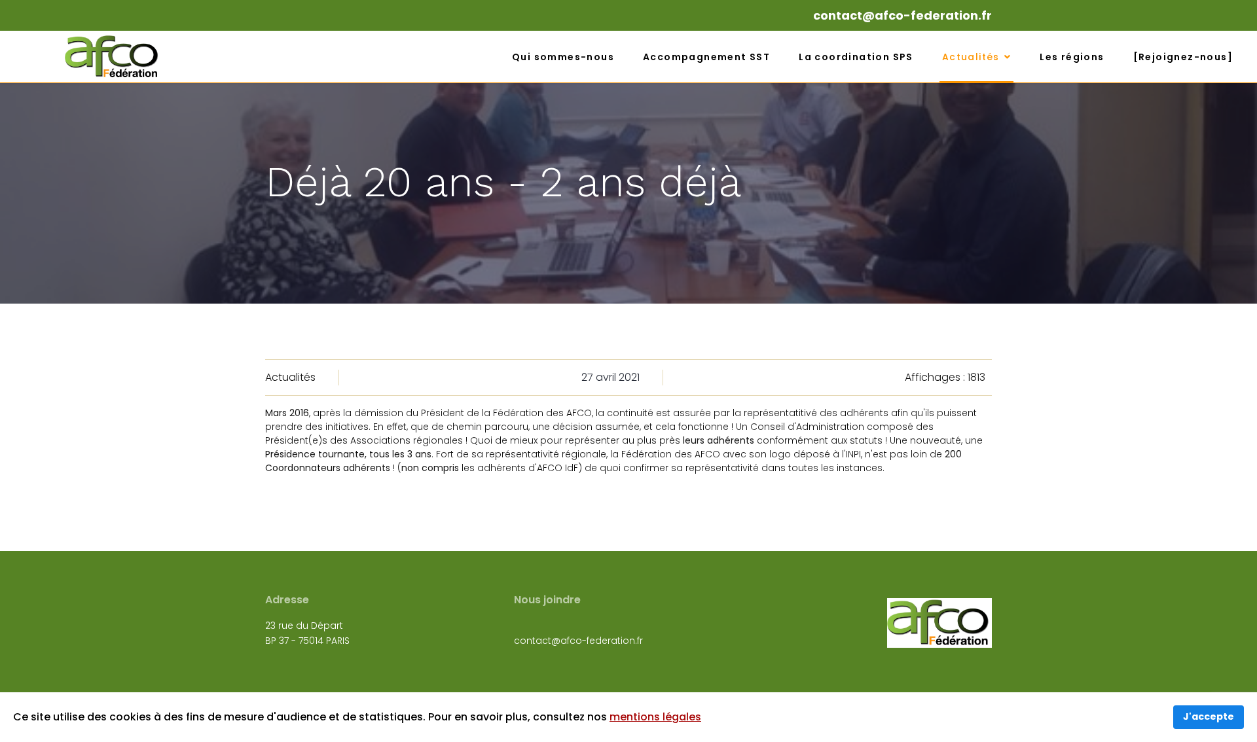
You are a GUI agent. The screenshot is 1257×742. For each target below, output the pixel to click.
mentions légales (655, 716)
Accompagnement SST (706, 56)
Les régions (1072, 56)
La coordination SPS (856, 56)
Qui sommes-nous (563, 56)
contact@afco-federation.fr (902, 15)
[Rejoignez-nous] (1183, 56)
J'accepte (1208, 716)
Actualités (971, 56)
